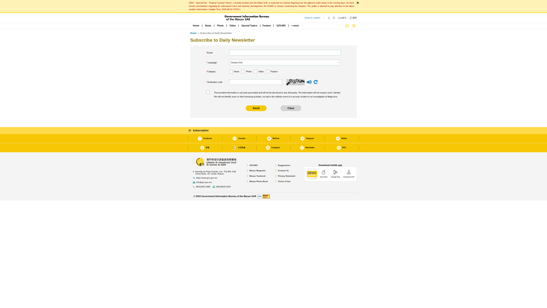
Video (261, 71)
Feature (274, 71)
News (236, 71)
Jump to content (312, 18)
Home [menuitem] (196, 25)
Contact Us (283, 170)
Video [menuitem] (232, 25)
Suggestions (284, 165)
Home (193, 33)
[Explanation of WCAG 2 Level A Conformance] (263, 196)
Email (209, 52)
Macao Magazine (257, 170)
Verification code (214, 82)
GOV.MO (253, 165)
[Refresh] (316, 82)
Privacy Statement (286, 176)
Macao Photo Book (258, 181)
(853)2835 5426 (223, 187)
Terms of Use (284, 181)
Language (212, 62)
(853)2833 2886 (203, 187)
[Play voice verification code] (309, 83)
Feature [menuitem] (267, 25)
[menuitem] (208, 25)
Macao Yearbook (257, 176)
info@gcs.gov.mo (204, 182)
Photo (249, 71)
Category (211, 71)
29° (344, 18)
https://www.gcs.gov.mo (206, 178)
